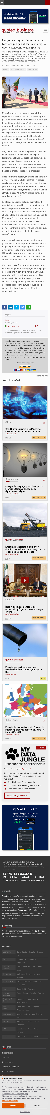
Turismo (20, 1032)
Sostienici (6, 1057)
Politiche (33, 993)
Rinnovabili (21, 1007)
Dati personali (8, 1071)
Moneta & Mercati (7, 968)
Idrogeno (35, 1007)
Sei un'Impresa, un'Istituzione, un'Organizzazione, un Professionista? (22, 863)
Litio (27, 1010)
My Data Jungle (26, 769)
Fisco (19, 993)
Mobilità (6, 1021)
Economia (7, 952)
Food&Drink (21, 1029)
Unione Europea (32, 999)
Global (43, 678)
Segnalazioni (7, 1062)
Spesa (25, 993)
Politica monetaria (23, 967)
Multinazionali (22, 974)
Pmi (38, 974)
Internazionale (22, 1002)
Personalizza (25, 1111)
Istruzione (27, 981)
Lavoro (19, 981)
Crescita (32, 952)
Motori (26, 1036)
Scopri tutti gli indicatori (17, 796)
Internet (19, 1014)
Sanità (30, 1029)
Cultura (36, 1029)
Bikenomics (21, 1025)
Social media (37, 1014)
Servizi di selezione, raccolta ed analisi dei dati (24, 875)
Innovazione (8, 1014)
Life (4, 1029)
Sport (5, 1036)
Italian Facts (11, 720)
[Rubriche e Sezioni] (2, 2)
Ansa (8, 422)
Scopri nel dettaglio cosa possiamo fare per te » (23, 880)
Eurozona (20, 999)
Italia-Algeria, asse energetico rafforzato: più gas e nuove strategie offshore (24, 609)
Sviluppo (40, 952)
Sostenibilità (21, 989)
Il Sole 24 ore (11, 479)
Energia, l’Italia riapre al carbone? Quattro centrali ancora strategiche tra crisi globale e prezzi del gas (25, 549)
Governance (21, 959)
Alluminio (20, 1010)
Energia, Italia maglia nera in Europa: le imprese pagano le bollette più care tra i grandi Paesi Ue (24, 729)
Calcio (19, 1036)
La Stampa (39, 931)
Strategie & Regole (7, 1000)
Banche (40, 967)
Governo (8, 320)
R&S (18, 1017)
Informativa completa (10, 1101)
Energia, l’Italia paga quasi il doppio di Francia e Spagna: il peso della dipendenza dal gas (24, 489)
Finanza (41, 993)
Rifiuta (37, 1106)
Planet (5, 989)
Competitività (22, 952)
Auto (37, 1021)
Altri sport (34, 1036)
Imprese (32, 974)
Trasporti (29, 1021)
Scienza (27, 1014)
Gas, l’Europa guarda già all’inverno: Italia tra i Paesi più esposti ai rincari (23, 430)
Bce (33, 967)
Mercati (19, 970)
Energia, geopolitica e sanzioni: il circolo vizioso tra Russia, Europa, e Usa (23, 669)
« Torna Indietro (41, 376)
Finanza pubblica (6, 994)
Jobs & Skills (8, 981)
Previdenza (21, 985)
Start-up (20, 977)
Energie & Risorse (38, 437)
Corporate (7, 974)
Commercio (32, 959)
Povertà (19, 955)
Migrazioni (21, 962)
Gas (28, 1007)
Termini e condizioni (10, 1067)
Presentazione (8, 1053)
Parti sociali (37, 981)
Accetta (13, 1106)
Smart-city (20, 1021)
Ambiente (31, 989)
